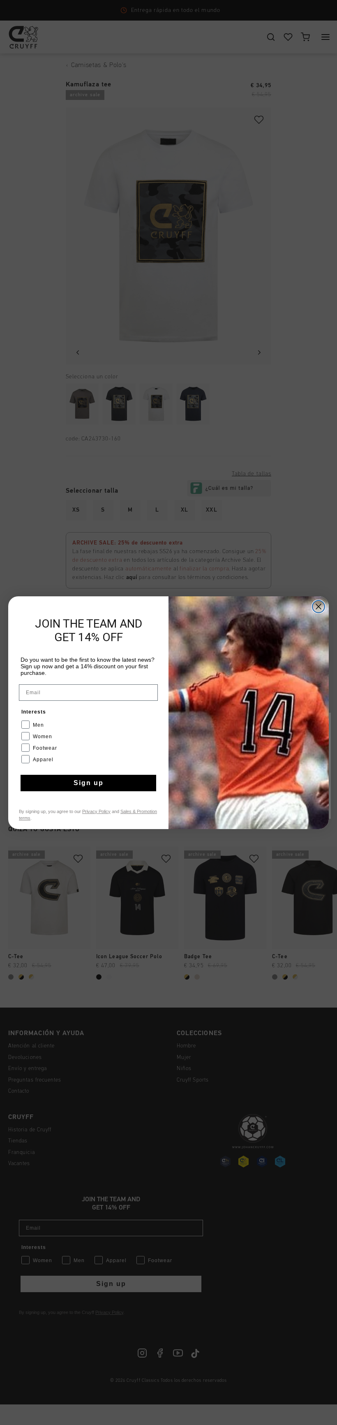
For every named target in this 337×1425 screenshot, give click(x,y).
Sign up (89, 782)
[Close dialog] (318, 606)
